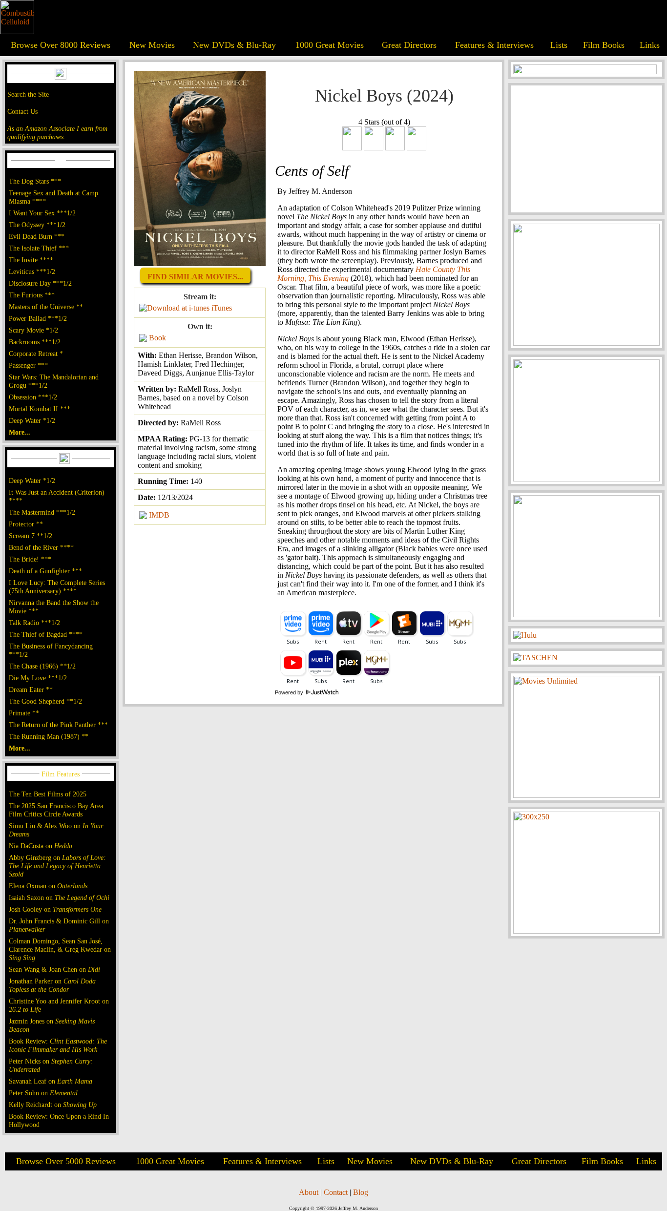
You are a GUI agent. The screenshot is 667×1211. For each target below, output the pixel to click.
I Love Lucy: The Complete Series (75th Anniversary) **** (57, 587)
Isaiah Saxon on (59, 897)
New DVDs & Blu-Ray (234, 45)
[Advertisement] (586, 149)
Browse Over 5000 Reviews (66, 1161)
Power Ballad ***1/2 (38, 318)
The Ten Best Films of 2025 (47, 794)
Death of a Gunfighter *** (45, 571)
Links (650, 45)
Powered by (290, 692)
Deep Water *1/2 (32, 420)
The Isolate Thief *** (39, 248)
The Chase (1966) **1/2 (42, 666)
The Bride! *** (30, 559)
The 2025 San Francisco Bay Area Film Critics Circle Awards (56, 810)
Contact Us (22, 111)
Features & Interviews (494, 45)
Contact (336, 1192)
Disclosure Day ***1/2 (40, 283)
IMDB (159, 515)
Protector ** (26, 524)
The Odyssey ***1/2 (37, 225)
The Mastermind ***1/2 (42, 512)
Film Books (604, 45)
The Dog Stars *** (35, 181)
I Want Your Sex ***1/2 (42, 213)
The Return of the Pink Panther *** (58, 725)
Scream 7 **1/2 (30, 536)
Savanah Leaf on (50, 1081)
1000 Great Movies (329, 45)
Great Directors (409, 45)
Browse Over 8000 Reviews (60, 45)
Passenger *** (28, 365)
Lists (558, 45)
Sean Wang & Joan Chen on (54, 969)
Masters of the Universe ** (46, 307)
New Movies (152, 45)
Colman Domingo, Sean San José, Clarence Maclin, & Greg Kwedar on (60, 949)
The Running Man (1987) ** (48, 736)
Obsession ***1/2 (33, 397)
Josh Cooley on (55, 909)
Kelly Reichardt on (53, 1104)
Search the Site (28, 94)
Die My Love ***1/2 (38, 678)
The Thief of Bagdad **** (46, 634)
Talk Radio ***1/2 (34, 622)
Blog (360, 1192)
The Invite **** (31, 260)
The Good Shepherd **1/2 (45, 701)
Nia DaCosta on (40, 846)
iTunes (221, 308)
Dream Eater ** (31, 689)
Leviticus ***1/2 (32, 271)
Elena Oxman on (48, 886)
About (308, 1192)
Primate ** (24, 713)
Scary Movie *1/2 (33, 330)
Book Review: (58, 1045)
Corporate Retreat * (36, 353)
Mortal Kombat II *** (39, 409)
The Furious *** (32, 295)
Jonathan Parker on (52, 985)
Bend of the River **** (41, 547)
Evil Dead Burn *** (36, 236)
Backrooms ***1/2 (35, 342)
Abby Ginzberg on (57, 866)
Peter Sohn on (43, 1093)
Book (157, 338)
